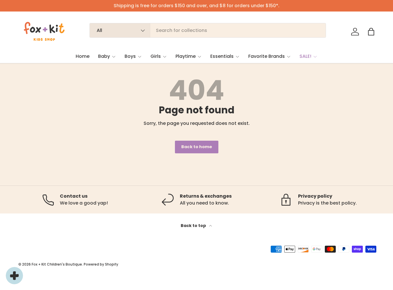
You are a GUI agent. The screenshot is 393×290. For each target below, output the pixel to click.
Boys (130, 56)
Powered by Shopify (101, 264)
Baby (104, 56)
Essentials (222, 56)
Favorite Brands (266, 56)
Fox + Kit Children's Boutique (57, 264)
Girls (155, 56)
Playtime (185, 56)
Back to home (196, 147)
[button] (371, 31)
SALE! (305, 56)
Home (82, 56)
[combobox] (207, 30)
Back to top (194, 225)
